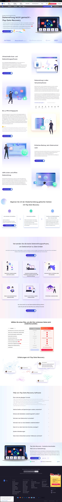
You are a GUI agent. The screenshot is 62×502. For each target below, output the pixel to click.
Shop (47, 3)
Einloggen (59, 3)
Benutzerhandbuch (44, 484)
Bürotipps (32, 485)
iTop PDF (13, 490)
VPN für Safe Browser (26, 491)
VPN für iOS (24, 485)
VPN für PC (24, 484)
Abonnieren (36, 471)
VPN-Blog (32, 484)
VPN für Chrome (25, 487)
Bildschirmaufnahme (34, 487)
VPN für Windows (25, 481)
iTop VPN (13, 481)
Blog (23, 6)
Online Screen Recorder (15, 492)
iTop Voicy (13, 485)
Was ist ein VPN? (33, 481)
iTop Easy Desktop (15, 484)
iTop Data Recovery (15, 487)
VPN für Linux (25, 490)
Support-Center (44, 481)
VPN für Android (25, 486)
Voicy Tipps (33, 486)
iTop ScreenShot (14, 486)
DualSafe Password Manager (16, 491)
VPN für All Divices (25, 492)
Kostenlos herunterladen (35, 349)
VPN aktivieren (44, 485)
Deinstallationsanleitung (45, 486)
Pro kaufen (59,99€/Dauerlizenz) (47, 349)
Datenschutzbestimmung (7, 499)
